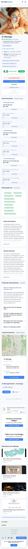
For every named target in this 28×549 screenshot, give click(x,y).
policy (9, 542)
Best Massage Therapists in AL (9, 66)
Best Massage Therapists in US (9, 63)
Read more (6, 244)
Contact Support (21, 537)
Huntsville (9, 5)
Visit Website (8, 45)
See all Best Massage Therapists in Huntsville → (14, 517)
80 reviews (15, 39)
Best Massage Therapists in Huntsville (11, 60)
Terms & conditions (14, 529)
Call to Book (14, 84)
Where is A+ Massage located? (12, 327)
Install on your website (14, 425)
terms (20, 541)
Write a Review (15, 81)
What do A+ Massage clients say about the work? (12, 288)
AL (5, 5)
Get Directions (7, 57)
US (2, 5)
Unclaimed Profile (14, 78)
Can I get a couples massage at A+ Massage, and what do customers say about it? (13, 315)
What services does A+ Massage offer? (13, 308)
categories (4, 522)
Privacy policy (14, 531)
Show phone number (8, 48)
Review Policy (14, 533)
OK (14, 545)
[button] (14, 52)
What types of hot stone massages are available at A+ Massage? (13, 321)
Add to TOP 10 (14, 87)
